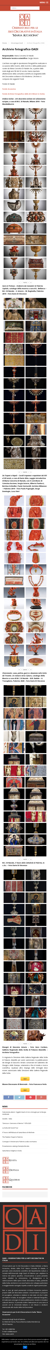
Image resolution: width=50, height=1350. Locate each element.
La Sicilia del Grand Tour (10, 1128)
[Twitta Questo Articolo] (19, 1097)
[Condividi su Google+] (41, 1097)
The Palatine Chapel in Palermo (12, 1137)
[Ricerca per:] (25, 8)
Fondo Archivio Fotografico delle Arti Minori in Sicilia (23, 94)
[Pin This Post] (30, 1097)
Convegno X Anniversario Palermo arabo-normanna (19, 1142)
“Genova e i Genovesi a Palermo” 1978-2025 (16, 1123)
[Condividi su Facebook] (8, 1097)
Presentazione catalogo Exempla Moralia (15, 1146)
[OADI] (25, 25)
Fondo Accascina (9, 89)
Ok (25, 1347)
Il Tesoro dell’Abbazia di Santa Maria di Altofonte (18, 1132)
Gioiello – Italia (7, 1119)
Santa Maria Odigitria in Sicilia (12, 1151)
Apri (25, 1079)
